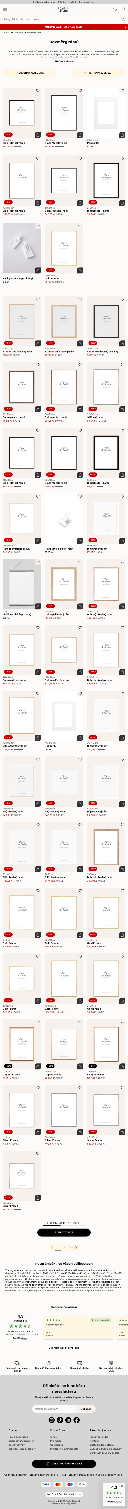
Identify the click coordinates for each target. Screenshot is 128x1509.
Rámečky (18, 32)
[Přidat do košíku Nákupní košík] (38, 135)
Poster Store (71, 1501)
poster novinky (16, 1444)
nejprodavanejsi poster (21, 1440)
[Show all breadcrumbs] (6, 32)
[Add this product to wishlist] (38, 91)
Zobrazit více (64, 1232)
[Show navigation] (5, 9)
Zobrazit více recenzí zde (64, 1347)
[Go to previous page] (52, 1247)
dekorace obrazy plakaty (22, 1448)
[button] (114, 1494)
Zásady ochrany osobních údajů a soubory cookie (96, 1474)
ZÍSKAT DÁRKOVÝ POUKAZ (66, 1463)
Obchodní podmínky (15, 1474)
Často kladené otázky (102, 1444)
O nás (53, 1436)
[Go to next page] (76, 1247)
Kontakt (94, 1440)
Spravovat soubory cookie (104, 1452)
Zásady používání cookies (44, 1474)
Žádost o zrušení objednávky (106, 1448)
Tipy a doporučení (18, 1436)
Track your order (99, 1436)
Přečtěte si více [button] (64, 61)
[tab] (115, 9)
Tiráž (63, 1474)
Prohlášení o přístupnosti (64, 1448)
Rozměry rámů (34, 32)
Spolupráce (56, 1444)
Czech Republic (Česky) (64, 1494)
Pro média (56, 1440)
